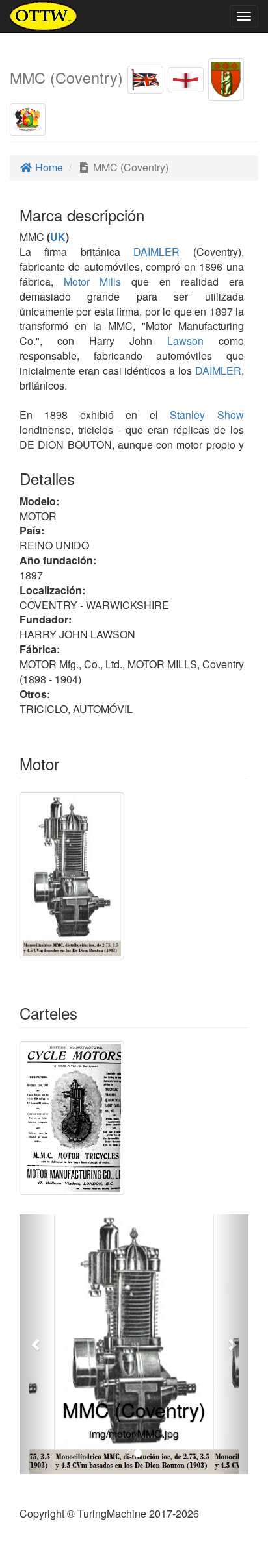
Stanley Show (207, 414)
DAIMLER (150, 251)
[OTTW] (44, 16)
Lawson (185, 340)
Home (48, 167)
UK (58, 236)
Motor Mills (93, 281)
